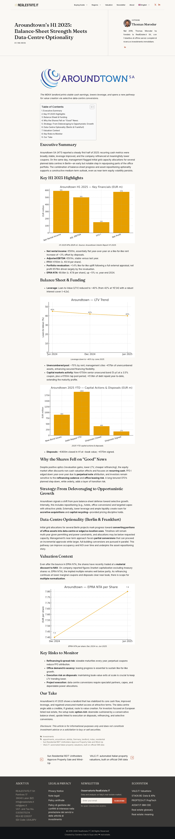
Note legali (54, 795)
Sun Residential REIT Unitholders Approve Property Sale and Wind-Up (73, 742)
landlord (85, 739)
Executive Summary (52, 110)
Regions (95, 5)
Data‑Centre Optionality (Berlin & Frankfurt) (64, 127)
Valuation (109, 5)
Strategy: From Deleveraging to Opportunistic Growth (69, 124)
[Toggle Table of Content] (91, 107)
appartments (48, 739)
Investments (48, 736)
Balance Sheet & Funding (55, 117)
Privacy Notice (56, 791)
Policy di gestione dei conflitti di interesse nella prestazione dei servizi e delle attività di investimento (61, 812)
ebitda (69, 739)
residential (100, 739)
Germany (77, 739)
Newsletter (121, 5)
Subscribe (119, 801)
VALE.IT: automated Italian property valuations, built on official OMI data (73, 745)
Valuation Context (51, 130)
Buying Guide (79, 5)
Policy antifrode (56, 800)
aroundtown (60, 739)
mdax (92, 739)
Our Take (48, 137)
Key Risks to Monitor (53, 134)
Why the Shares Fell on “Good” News (61, 120)
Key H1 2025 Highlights (54, 114)
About (132, 5)
